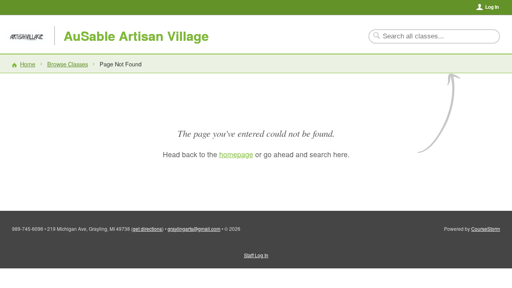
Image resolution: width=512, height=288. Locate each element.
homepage (236, 154)
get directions (147, 228)
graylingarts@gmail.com (194, 228)
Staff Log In (256, 255)
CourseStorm (485, 228)
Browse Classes (67, 64)
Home (27, 64)
